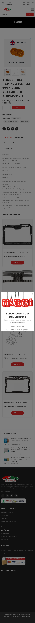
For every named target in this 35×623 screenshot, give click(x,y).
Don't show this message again (19, 330)
